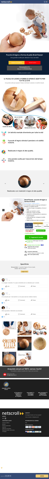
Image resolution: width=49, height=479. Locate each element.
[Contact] (45, 2)
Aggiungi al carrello (37, 237)
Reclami (4, 424)
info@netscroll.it (11, 374)
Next (23, 211)
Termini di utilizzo (5, 422)
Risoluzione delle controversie (8, 430)
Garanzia (4, 427)
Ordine (42, 476)
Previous (3, 211)
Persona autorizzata (6, 425)
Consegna (4, 431)
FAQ (26, 422)
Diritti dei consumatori (6, 428)
